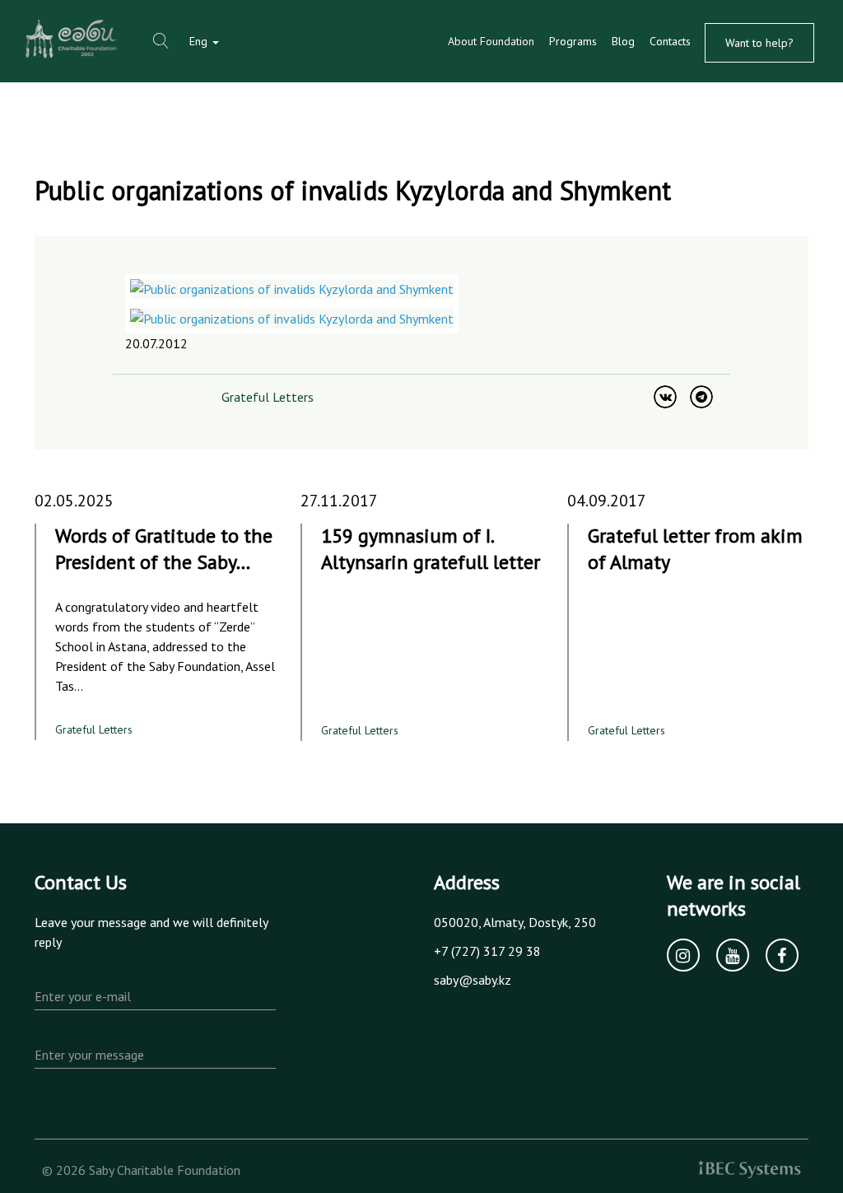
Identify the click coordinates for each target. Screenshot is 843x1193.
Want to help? (759, 42)
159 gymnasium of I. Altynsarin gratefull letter (430, 549)
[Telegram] (701, 396)
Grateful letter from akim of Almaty (695, 549)
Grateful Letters (267, 397)
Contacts (670, 41)
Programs (573, 41)
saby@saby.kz (472, 980)
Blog (623, 41)
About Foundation (491, 41)
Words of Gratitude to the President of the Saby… (163, 549)
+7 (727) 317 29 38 (487, 951)
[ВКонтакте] (665, 396)
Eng (200, 41)
